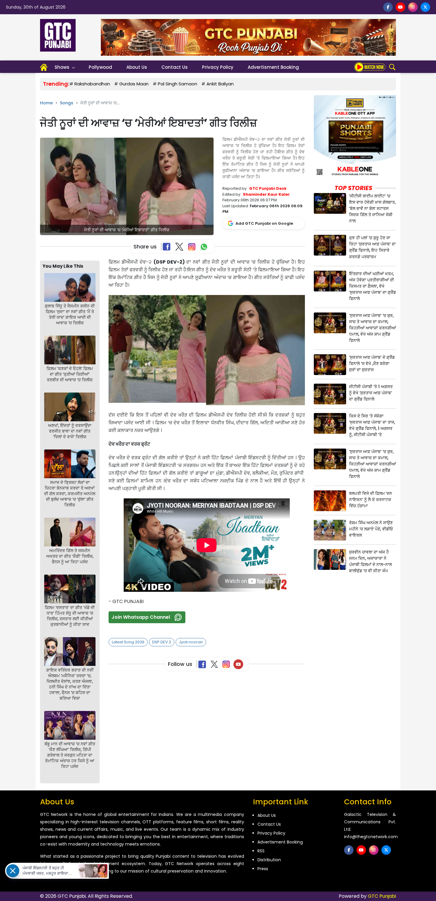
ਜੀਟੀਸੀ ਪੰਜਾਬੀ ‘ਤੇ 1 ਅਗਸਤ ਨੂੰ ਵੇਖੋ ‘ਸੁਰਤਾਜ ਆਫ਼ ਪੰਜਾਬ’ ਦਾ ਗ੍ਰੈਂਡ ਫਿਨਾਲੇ (371, 393)
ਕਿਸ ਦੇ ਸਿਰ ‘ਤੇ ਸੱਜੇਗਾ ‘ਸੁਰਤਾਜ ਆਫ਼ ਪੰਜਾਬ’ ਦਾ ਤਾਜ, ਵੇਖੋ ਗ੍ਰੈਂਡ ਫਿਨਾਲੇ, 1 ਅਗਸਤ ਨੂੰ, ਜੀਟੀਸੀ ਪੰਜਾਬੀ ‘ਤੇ (372, 425)
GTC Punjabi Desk (268, 188)
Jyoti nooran (191, 642)
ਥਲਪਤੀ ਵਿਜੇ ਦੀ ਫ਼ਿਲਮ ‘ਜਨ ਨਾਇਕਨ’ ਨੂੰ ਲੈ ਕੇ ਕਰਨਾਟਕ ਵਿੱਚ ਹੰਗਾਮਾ (370, 499)
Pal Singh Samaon (177, 84)
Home (46, 103)
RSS (261, 851)
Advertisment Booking (273, 67)
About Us (136, 67)
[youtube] (400, 7)
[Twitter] (215, 664)
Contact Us (174, 67)
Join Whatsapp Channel (141, 617)
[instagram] (413, 7)
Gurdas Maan (134, 84)
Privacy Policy (217, 67)
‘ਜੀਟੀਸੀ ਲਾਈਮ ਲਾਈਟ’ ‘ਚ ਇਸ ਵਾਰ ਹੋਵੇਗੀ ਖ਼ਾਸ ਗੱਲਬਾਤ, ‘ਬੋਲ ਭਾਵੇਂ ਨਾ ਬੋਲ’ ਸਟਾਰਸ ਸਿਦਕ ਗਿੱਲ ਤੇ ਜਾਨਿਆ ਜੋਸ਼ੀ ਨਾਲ (372, 208)
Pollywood (100, 67)
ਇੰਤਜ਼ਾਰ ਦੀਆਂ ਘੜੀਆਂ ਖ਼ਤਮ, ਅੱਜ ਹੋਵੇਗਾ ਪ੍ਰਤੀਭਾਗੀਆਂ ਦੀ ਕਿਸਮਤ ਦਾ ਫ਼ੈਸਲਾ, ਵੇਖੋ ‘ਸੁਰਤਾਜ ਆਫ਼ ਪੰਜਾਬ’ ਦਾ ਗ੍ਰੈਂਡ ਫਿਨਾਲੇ (372, 286)
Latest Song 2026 (128, 642)
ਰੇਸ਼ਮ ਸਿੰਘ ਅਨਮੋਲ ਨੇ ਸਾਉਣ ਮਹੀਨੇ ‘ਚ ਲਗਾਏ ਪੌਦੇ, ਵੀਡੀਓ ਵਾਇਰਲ (371, 529)
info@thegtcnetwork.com (371, 837)
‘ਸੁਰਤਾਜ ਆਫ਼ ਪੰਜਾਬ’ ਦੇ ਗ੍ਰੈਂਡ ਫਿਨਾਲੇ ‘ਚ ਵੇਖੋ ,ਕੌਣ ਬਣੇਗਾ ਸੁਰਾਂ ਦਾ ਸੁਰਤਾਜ (372, 363)
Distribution (269, 860)
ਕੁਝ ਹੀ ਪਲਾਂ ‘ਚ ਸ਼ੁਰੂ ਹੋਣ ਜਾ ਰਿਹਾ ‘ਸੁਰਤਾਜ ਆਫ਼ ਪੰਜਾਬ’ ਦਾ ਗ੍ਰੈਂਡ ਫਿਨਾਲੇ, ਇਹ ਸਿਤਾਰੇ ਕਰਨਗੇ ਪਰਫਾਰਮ (372, 247)
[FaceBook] (167, 247)
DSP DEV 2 (161, 642)
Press (262, 869)
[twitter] (425, 7)
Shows (62, 67)
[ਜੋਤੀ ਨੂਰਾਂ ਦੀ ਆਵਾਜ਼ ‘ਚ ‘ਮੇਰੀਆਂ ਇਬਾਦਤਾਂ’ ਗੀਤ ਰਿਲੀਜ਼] (127, 186)
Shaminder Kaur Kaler (266, 194)
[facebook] (388, 7)
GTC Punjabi (382, 896)
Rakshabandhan (92, 84)
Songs (66, 103)
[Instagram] (227, 664)
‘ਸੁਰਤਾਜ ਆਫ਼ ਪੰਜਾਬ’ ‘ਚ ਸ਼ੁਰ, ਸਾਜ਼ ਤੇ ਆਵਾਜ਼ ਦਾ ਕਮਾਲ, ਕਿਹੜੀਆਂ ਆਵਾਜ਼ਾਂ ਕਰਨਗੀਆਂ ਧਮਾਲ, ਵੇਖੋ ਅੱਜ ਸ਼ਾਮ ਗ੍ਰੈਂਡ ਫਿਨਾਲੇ (372, 327)
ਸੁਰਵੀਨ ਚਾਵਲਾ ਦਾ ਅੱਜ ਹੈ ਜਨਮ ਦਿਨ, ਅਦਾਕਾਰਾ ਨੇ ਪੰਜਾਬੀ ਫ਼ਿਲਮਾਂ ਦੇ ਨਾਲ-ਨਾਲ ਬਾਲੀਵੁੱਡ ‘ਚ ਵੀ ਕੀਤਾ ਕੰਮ (370, 561)
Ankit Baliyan (220, 84)
